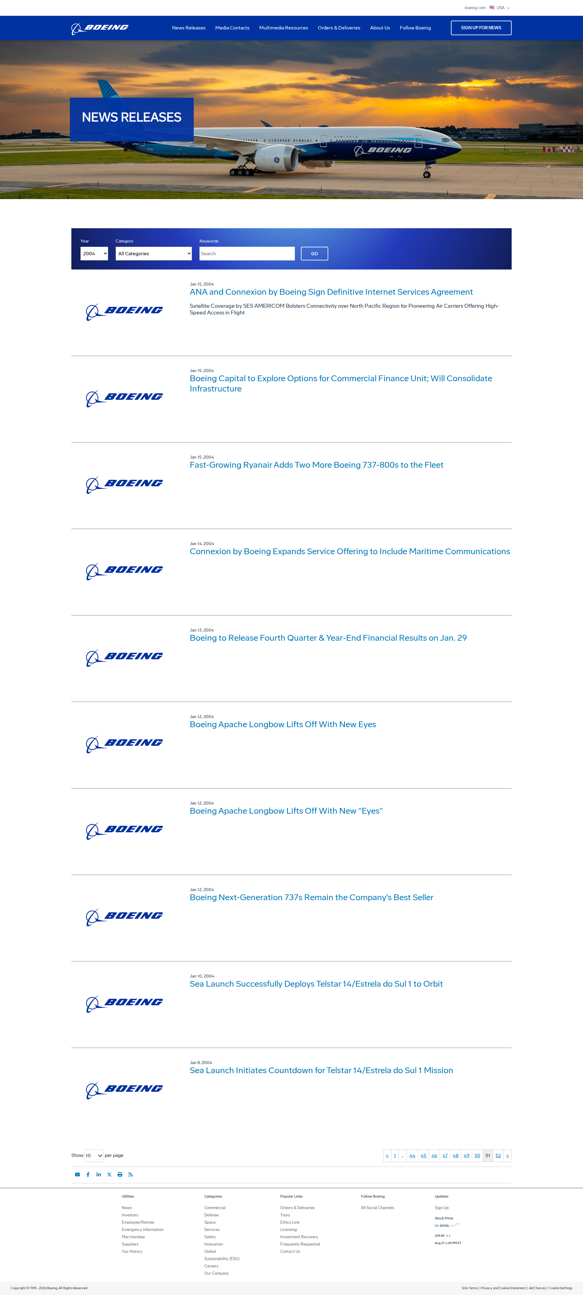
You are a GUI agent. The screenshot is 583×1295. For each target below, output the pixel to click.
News (127, 1207)
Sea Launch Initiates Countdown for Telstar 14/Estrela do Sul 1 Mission (321, 1070)
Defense (211, 1215)
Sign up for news (481, 27)
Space (210, 1222)
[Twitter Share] (109, 1174)
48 (456, 1155)
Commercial (215, 1207)
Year (84, 241)
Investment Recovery (299, 1237)
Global (210, 1251)
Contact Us (290, 1251)
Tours (285, 1215)
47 (445, 1155)
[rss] (130, 1174)
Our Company (216, 1273)
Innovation (213, 1244)
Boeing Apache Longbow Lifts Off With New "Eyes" (286, 811)
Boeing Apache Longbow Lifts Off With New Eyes (283, 724)
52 (498, 1155)
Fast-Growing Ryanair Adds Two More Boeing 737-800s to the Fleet (317, 465)
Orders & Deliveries (336, 30)
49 (466, 1155)
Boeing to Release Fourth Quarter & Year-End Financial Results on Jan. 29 (328, 638)
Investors (130, 1215)
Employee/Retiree (138, 1222)
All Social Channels (377, 1207)
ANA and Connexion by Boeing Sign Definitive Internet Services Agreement (331, 292)
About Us (377, 30)
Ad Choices (537, 1288)
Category (124, 241)
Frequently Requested (300, 1244)
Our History (132, 1251)
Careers (211, 1266)
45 (423, 1155)
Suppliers (130, 1244)
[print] (119, 1174)
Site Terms (470, 1288)
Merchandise (133, 1237)
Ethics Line (289, 1222)
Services (212, 1229)
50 (477, 1155)
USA (501, 7)
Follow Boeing (415, 28)
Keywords (209, 241)
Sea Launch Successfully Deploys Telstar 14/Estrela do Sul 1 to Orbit (316, 984)
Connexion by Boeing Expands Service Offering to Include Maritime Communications (350, 551)
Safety (210, 1237)
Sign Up (442, 1207)
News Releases (189, 28)
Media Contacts (232, 28)
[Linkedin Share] (98, 1174)
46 (434, 1155)
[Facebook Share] (88, 1174)
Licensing (288, 1229)
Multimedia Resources (281, 30)
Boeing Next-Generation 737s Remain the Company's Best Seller (312, 897)
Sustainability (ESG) (222, 1258)
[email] (77, 1174)
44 (412, 1155)
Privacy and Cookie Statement (503, 1288)
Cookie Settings (560, 1288)
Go (314, 253)
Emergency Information (142, 1229)
